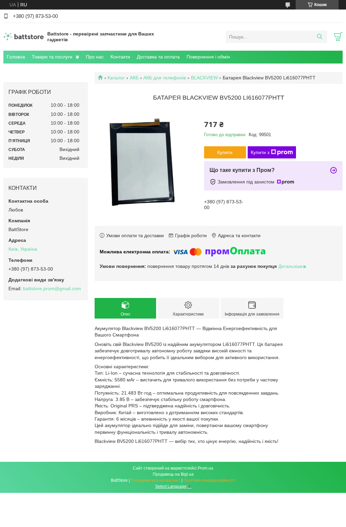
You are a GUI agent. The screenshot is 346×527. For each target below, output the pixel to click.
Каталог (116, 77)
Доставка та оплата (158, 56)
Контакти (120, 56)
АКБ (134, 77)
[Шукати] (319, 37)
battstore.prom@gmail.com (52, 288)
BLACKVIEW (204, 77)
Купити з (260, 152)
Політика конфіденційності (209, 480)
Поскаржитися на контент (155, 480)
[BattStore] (23, 36)
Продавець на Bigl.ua (173, 474)
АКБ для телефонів (164, 77)
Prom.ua (205, 468)
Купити (224, 152)
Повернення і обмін (208, 56)
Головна (16, 56)
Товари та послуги (52, 56)
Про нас (95, 56)
